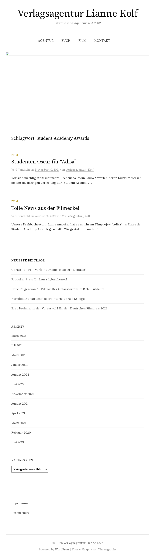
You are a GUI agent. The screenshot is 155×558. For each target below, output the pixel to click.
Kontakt (102, 40)
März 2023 (18, 355)
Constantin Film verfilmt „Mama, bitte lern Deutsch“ (48, 270)
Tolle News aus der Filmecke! (45, 208)
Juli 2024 (17, 345)
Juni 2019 (17, 442)
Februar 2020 (21, 432)
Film (14, 155)
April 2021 (18, 413)
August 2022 (20, 374)
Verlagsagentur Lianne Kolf (77, 13)
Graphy (87, 549)
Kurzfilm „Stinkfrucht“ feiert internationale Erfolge (48, 299)
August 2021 (19, 403)
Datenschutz (20, 513)
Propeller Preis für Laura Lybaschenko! (39, 279)
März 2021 (18, 423)
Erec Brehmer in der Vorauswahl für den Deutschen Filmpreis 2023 (59, 308)
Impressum (19, 503)
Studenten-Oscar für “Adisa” (43, 162)
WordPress (62, 549)
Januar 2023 (19, 365)
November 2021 (22, 394)
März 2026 (18, 335)
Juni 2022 (18, 384)
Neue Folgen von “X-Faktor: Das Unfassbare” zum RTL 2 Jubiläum (57, 289)
